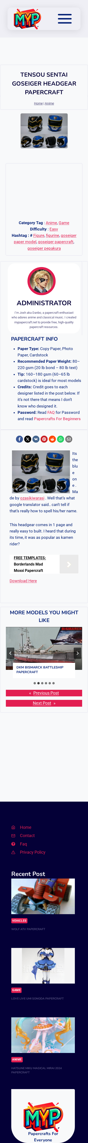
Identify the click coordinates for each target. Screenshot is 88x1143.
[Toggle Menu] (65, 19)
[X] (27, 439)
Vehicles (19, 920)
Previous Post (46, 693)
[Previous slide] (10, 653)
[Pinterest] (44, 439)
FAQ (51, 412)
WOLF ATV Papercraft (28, 929)
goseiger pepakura (44, 248)
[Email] (68, 439)
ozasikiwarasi (32, 498)
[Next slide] (77, 653)
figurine (52, 235)
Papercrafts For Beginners (57, 418)
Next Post (42, 703)
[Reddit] (52, 439)
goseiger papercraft (55, 241)
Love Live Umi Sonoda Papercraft (37, 998)
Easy (54, 229)
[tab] (35, 683)
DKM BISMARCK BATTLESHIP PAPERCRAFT (39, 669)
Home (38, 104)
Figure (38, 235)
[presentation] (44, 648)
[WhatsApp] (60, 439)
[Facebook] (19, 439)
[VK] (35, 439)
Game (64, 222)
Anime (49, 104)
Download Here (23, 580)
